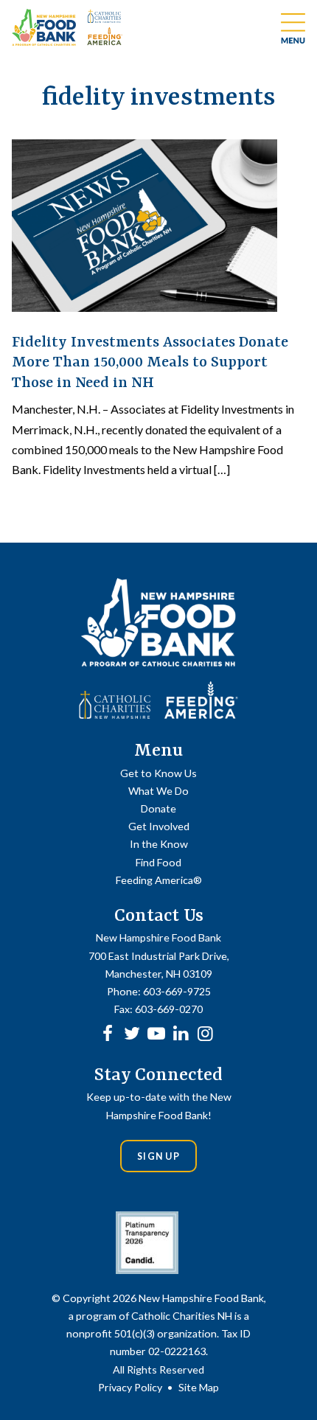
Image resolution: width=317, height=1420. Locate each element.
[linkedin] (180, 1032)
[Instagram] (205, 1032)
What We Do (158, 790)
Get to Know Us (158, 773)
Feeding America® (159, 880)
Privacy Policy (130, 1387)
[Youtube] (156, 1032)
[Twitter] (132, 1032)
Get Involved (158, 826)
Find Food (158, 862)
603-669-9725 (177, 991)
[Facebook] (107, 1032)
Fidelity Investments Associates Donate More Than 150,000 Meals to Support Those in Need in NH (150, 362)
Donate (158, 808)
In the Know (159, 844)
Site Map (198, 1387)
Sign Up (158, 1156)
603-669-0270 (169, 1009)
